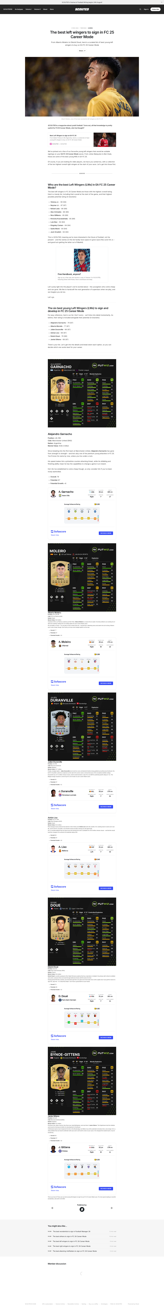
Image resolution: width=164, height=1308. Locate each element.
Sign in (146, 9)
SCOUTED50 (7, 9)
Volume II (37, 9)
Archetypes (19, 9)
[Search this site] (140, 9)
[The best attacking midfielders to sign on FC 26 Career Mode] (82, 1251)
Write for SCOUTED (116, 1304)
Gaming (90, 28)
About (45, 9)
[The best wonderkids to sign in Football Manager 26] (82, 1231)
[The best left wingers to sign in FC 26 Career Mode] (82, 1241)
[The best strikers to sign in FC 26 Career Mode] (82, 1236)
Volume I (29, 9)
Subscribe (155, 9)
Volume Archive (60, 1304)
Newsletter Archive (73, 1304)
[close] (161, 2)
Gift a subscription (47, 1304)
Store (52, 9)
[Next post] (111, 1208)
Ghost (137, 1304)
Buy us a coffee (93, 1304)
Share (81, 51)
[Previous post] (52, 1208)
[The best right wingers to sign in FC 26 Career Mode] (82, 1246)
